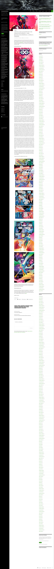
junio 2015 (40, 257)
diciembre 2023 (41, 101)
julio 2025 (40, 72)
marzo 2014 (40, 520)
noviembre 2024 (41, 325)
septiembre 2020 (41, 161)
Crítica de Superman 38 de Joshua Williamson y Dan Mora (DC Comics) (4, 61)
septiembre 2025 (41, 69)
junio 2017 (40, 220)
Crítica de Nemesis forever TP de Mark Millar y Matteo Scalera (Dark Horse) (4, 72)
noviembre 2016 (41, 231)
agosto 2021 (40, 144)
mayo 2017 (40, 222)
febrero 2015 (40, 263)
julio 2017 (40, 219)
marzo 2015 (40, 261)
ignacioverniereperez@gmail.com (43, 45)
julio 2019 (40, 182)
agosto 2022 (40, 126)
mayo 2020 (40, 167)
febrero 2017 (40, 226)
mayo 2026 (40, 57)
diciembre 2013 (41, 284)
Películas (2, 84)
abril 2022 (40, 132)
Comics (15, 30)
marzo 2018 (40, 447)
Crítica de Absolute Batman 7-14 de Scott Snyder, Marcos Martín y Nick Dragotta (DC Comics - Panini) (45, 22)
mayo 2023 (40, 112)
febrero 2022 (40, 135)
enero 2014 (40, 283)
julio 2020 (40, 164)
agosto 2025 (40, 71)
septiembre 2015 (41, 252)
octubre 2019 (41, 418)
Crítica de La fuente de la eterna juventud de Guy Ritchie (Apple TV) (4, 67)
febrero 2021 (40, 153)
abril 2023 (40, 354)
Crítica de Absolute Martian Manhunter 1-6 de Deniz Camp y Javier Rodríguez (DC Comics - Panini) (45, 19)
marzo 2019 (40, 188)
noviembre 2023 (41, 103)
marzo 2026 (40, 60)
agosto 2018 (40, 199)
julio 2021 (40, 386)
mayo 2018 (40, 444)
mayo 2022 (40, 130)
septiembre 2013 (41, 289)
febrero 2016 (40, 485)
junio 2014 (40, 275)
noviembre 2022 (41, 121)
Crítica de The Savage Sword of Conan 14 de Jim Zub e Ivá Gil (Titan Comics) (4, 70)
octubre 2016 (41, 473)
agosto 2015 (40, 254)
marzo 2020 (40, 170)
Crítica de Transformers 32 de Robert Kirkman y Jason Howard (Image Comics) (4, 50)
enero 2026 (40, 63)
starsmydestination (4, 11)
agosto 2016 (40, 476)
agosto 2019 (40, 421)
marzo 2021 (40, 392)
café (25, 293)
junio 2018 (40, 202)
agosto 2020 (40, 162)
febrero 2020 (40, 412)
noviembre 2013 (41, 286)
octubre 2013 (41, 287)
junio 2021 (40, 147)
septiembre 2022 (41, 124)
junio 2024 (40, 92)
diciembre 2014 (41, 266)
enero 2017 (40, 228)
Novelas (2, 83)
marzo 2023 (40, 115)
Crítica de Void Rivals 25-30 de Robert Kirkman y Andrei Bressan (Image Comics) (4, 55)
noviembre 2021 (41, 380)
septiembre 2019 (41, 179)
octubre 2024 (41, 86)
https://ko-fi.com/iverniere (4, 22)
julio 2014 (40, 514)
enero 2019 (40, 191)
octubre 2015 (41, 251)
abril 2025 (40, 77)
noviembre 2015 (41, 249)
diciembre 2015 (41, 488)
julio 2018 (40, 441)
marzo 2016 (40, 243)
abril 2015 (40, 260)
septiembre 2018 (41, 197)
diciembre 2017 (41, 211)
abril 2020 (40, 168)
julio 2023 (40, 109)
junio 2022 (40, 129)
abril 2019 (40, 187)
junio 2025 (40, 74)
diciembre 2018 (41, 193)
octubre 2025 (41, 68)
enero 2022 (40, 136)
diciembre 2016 (41, 229)
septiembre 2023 (41, 106)
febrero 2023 (40, 357)
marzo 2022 (40, 133)
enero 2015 (40, 505)
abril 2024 (40, 95)
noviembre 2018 (41, 194)
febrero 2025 (40, 80)
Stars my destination (42, 37)
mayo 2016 (40, 240)
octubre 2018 (41, 196)
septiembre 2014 (41, 511)
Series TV (2, 86)
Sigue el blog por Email (43, 535)
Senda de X (21, 42)
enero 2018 (40, 450)
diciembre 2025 (41, 65)
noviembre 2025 (41, 66)
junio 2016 (40, 479)
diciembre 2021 (41, 138)
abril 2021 (40, 150)
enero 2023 (40, 118)
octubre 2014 (41, 269)
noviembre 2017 (41, 453)
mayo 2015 (40, 258)
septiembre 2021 (41, 383)
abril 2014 (40, 278)
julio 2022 (40, 127)
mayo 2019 (40, 185)
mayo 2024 (40, 94)
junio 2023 (40, 351)
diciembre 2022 (41, 360)
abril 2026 (40, 299)
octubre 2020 (41, 159)
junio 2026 (40, 296)
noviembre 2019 (41, 176)
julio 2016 (40, 237)
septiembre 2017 (41, 456)
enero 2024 (40, 100)
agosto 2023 (40, 348)
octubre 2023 (41, 104)
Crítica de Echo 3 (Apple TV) (18, 312)
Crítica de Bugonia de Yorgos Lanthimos (44, 24)
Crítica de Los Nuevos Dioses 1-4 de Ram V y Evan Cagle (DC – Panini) (4, 53)
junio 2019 (40, 424)
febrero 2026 (40, 62)
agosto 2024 (40, 89)
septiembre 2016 (41, 234)
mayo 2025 (40, 316)
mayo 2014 (40, 517)
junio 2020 (40, 165)
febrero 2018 (40, 208)
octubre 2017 (41, 214)
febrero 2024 (40, 98)
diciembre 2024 (41, 83)
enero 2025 (40, 322)
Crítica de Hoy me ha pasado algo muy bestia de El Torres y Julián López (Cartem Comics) (45, 26)
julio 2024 (40, 331)
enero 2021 (40, 395)
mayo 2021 (40, 389)
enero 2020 (40, 173)
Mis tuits (40, 34)
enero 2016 (40, 246)
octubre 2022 (41, 363)
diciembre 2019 (41, 415)
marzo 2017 (40, 225)
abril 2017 (40, 223)
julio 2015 (40, 255)
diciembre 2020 (41, 156)
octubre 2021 (41, 141)
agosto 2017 (40, 217)
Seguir (40, 542)
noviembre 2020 (41, 158)
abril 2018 (40, 205)
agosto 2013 (40, 290)
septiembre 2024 (41, 328)
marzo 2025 (40, 319)
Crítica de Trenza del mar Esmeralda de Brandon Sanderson (22, 315)
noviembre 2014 (41, 508)
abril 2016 (40, 482)
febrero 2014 (40, 281)
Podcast (2, 85)
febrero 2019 (40, 190)
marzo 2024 (40, 97)
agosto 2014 (40, 272)
